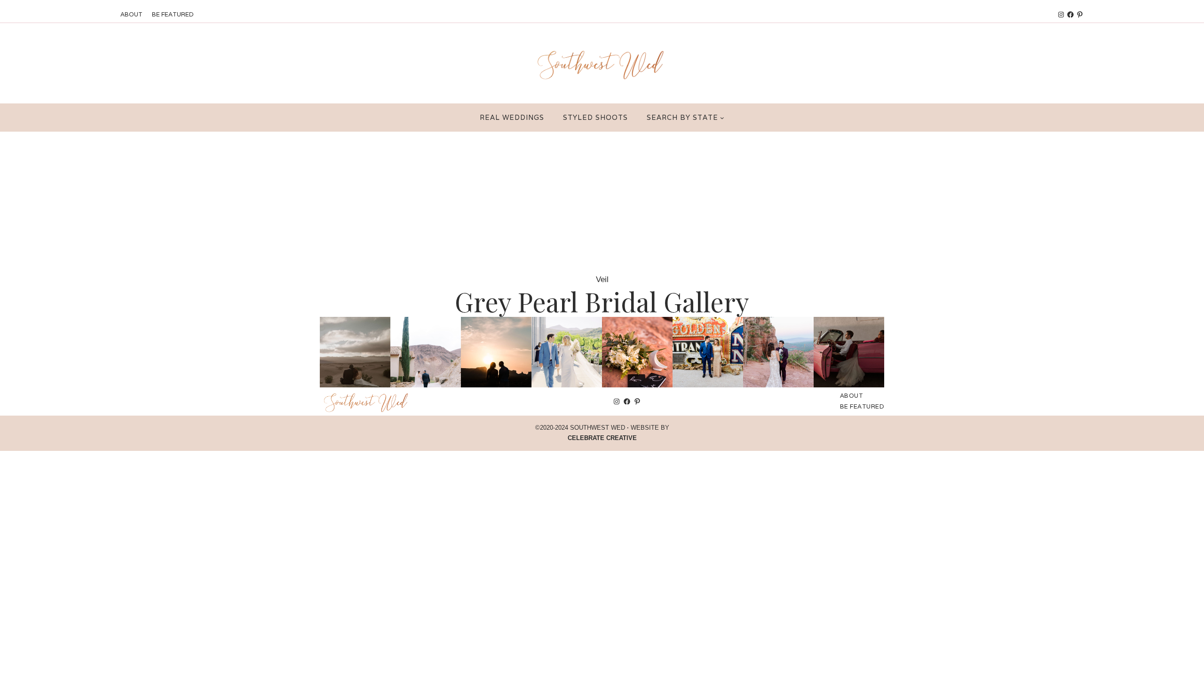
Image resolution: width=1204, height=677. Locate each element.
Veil (602, 279)
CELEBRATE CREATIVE (602, 437)
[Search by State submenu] (722, 118)
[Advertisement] (602, 202)
